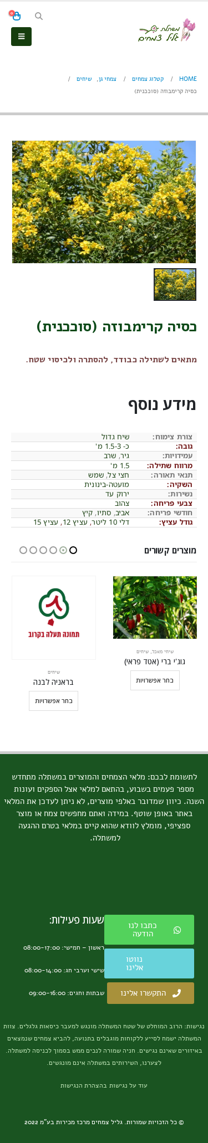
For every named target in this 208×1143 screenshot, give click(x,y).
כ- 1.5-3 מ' (112, 446)
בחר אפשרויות (155, 700)
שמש (96, 475)
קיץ (87, 512)
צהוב (122, 503)
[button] (38, 17)
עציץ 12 (75, 522)
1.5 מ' (119, 465)
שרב (110, 455)
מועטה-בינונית (107, 484)
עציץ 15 (45, 522)
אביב (122, 512)
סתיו (104, 512)
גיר (125, 455)
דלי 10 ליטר (110, 522)
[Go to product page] (155, 618)
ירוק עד (117, 494)
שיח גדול (116, 437)
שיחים (155, 672)
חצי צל (118, 475)
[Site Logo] (166, 30)
